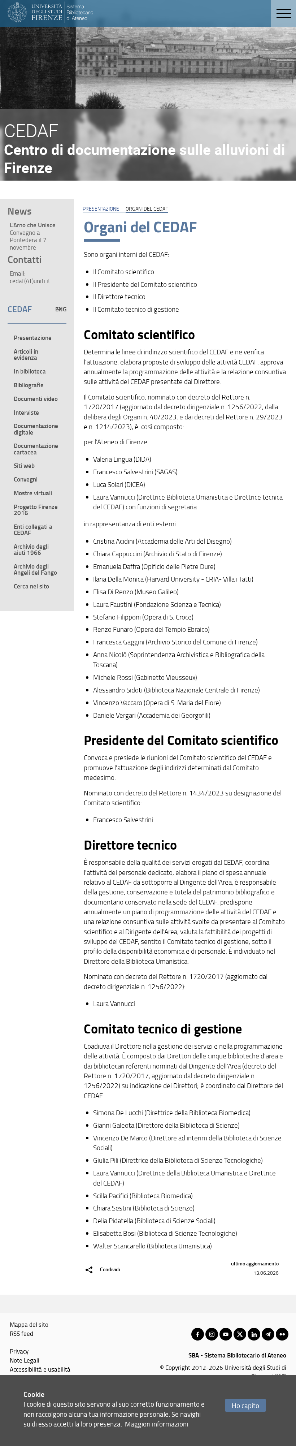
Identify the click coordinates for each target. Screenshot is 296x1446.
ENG (60, 309)
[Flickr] (282, 1334)
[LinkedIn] (254, 1334)
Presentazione (101, 208)
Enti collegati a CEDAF (33, 529)
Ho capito (245, 1405)
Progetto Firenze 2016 (36, 509)
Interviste (26, 412)
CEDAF (20, 309)
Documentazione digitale (36, 428)
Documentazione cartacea (36, 448)
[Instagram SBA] (211, 1334)
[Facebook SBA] (197, 1334)
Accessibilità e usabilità (40, 1369)
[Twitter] (240, 1334)
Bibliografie (29, 384)
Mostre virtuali (33, 492)
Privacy (19, 1351)
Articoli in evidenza (26, 354)
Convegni (26, 479)
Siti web (24, 465)
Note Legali (24, 1360)
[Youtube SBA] (225, 1334)
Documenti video (36, 398)
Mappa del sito (29, 1324)
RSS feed (21, 1333)
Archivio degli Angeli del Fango (35, 569)
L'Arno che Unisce (33, 224)
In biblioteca (30, 371)
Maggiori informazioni (156, 1424)
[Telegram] (268, 1334)
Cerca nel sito (31, 586)
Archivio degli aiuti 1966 (31, 549)
